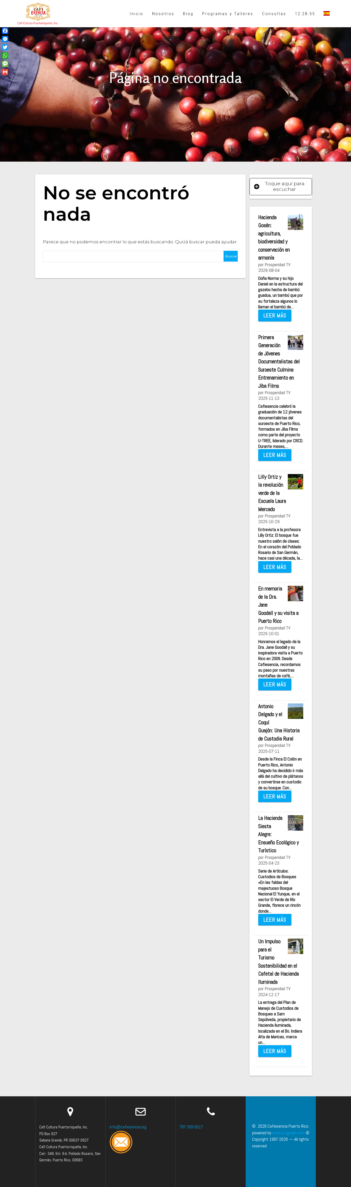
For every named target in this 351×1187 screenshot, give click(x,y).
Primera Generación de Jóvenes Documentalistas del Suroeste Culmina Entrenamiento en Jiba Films (279, 361)
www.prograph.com (288, 1133)
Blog (188, 13)
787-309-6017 (191, 1127)
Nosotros (163, 13)
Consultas (274, 13)
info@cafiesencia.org (127, 1127)
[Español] (327, 13)
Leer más (274, 315)
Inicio (136, 13)
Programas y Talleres (227, 13)
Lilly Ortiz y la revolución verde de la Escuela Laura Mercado (272, 493)
